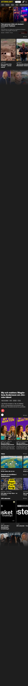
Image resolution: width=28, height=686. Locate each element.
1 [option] (2, 414)
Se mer (23, 33)
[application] (14, 15)
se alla (25, 36)
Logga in (18, 2)
